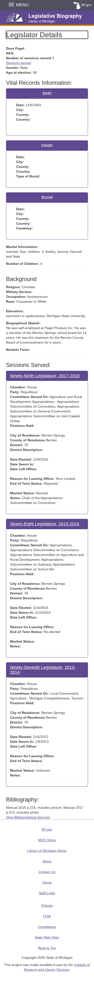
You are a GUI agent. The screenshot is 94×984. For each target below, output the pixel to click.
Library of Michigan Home (47, 851)
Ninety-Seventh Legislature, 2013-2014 (43, 670)
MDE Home (47, 840)
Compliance (47, 927)
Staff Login (47, 893)
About (46, 861)
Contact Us (47, 872)
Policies (47, 905)
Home (47, 882)
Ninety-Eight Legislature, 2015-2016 (44, 523)
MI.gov (86, 5)
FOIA (47, 916)
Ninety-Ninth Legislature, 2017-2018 (45, 375)
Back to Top (47, 948)
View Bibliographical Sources (28, 817)
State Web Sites (47, 937)
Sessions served (18, 63)
